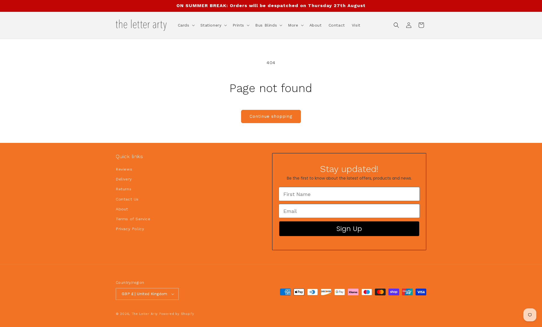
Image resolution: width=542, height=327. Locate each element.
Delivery (124, 179)
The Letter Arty (145, 314)
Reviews (124, 169)
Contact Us (127, 199)
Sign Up (349, 228)
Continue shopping (271, 116)
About (122, 209)
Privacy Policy (130, 228)
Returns (123, 189)
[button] (185, 25)
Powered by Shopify (176, 314)
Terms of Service (133, 219)
